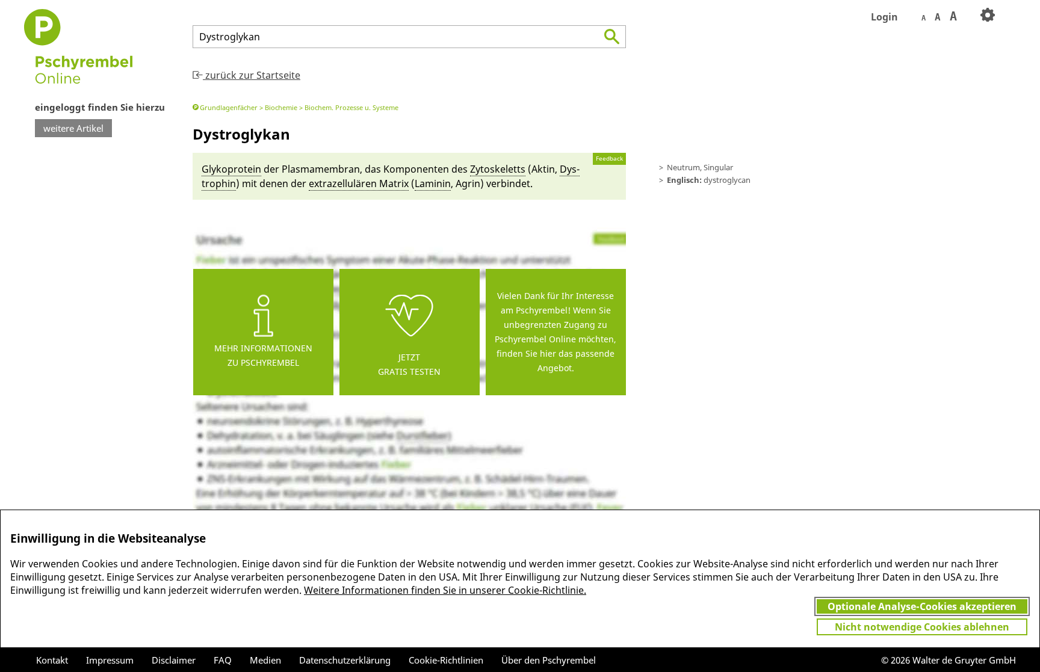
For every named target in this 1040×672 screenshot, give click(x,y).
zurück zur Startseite (251, 75)
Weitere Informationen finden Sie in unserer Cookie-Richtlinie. (445, 590)
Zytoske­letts (497, 169)
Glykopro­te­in (231, 169)
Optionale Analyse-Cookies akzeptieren (922, 606)
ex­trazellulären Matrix (359, 183)
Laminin (433, 183)
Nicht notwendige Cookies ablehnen (922, 626)
